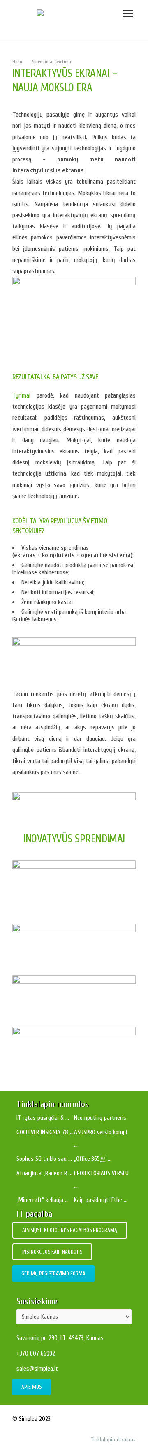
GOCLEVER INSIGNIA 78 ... (45, 1132)
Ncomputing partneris (100, 1118)
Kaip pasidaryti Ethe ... (100, 1200)
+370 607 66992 (35, 1353)
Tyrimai (21, 395)
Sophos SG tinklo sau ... (44, 1159)
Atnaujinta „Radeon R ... (44, 1173)
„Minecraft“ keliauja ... (42, 1200)
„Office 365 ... (92, 1159)
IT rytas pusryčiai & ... (42, 1118)
